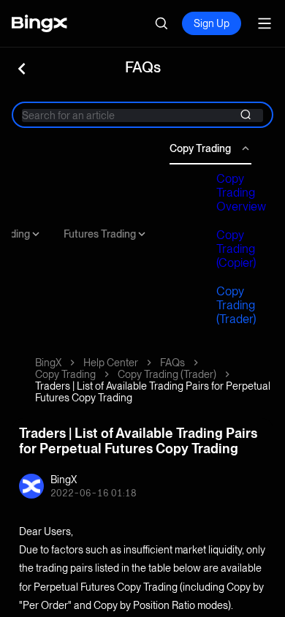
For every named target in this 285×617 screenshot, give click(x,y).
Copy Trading (200, 148)
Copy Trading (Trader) (236, 305)
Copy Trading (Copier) (236, 249)
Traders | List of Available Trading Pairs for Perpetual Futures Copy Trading (152, 392)
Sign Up (211, 23)
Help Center (110, 362)
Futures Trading (100, 234)
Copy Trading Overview (241, 192)
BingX (48, 362)
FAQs (172, 362)
